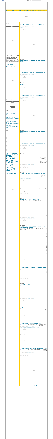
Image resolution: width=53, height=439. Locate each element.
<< (28, 385)
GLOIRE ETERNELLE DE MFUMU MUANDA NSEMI (12, 123)
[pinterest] (30, 0)
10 (36, 385)
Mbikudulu (20, 10)
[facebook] (27, 0)
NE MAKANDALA (9, 163)
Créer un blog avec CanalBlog (9, 64)
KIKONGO (15, 165)
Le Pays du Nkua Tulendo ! (25, 10)
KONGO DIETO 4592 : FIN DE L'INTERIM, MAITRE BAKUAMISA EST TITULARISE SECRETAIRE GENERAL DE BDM (12, 125)
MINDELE (11, 174)
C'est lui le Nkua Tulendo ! (33, 10)
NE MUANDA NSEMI (10, 170)
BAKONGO (12, 161)
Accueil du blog (8, 63)
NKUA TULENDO (9, 165)
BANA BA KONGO (15, 154)
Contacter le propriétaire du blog (11, 66)
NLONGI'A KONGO (10, 172)
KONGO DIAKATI (11, 173)
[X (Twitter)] (28, 0)
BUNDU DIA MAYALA (15, 153)
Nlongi (16, 10)
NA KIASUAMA (16, 161)
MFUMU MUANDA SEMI (9, 164)
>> (38, 385)
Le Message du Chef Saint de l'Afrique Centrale (42, 10)
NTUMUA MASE (8, 161)
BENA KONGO (13, 168)
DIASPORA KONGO (9, 154)
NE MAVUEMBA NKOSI (12, 175)
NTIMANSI (10, 162)
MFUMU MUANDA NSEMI (10, 158)
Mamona (13, 10)
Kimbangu (9, 10)
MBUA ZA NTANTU (9, 166)
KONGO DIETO (8, 153)
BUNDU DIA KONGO (10, 167)
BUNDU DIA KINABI (8, 168)
